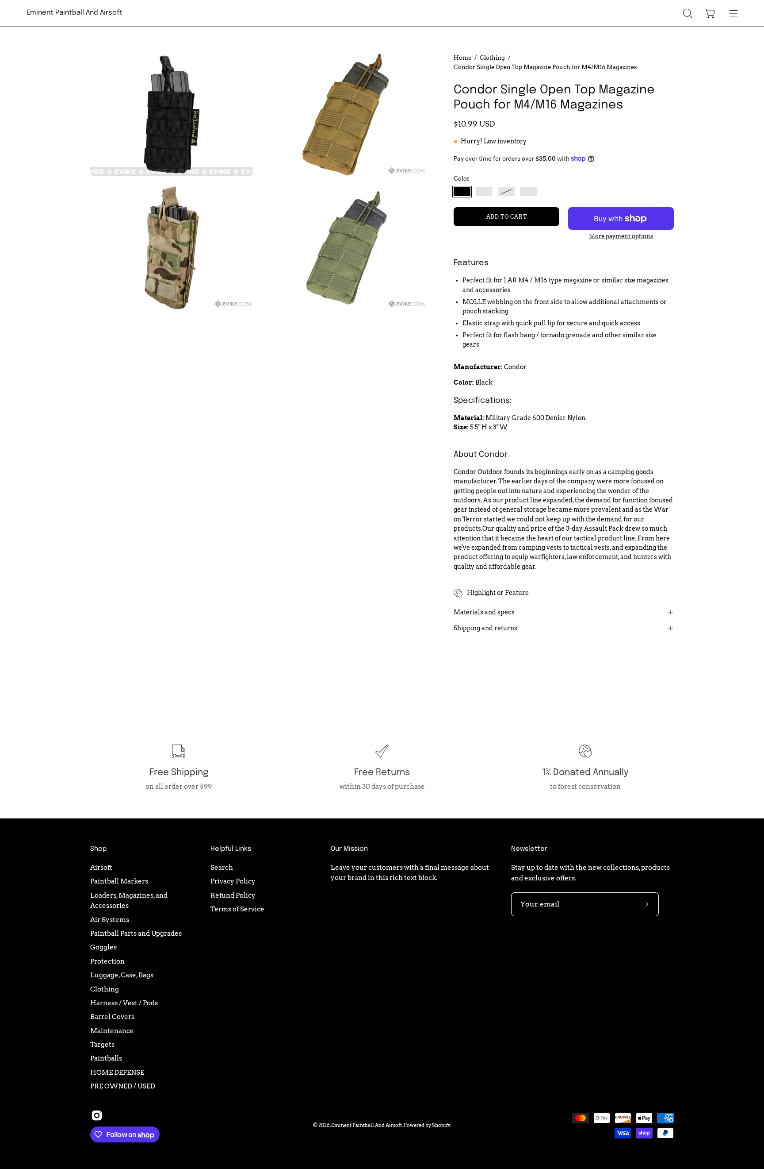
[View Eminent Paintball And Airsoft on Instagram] (96, 1115)
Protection (107, 961)
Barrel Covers (112, 1016)
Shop (98, 849)
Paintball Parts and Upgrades (136, 933)
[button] (687, 13)
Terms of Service (237, 909)
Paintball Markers (119, 881)
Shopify (441, 1125)
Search (221, 867)
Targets (102, 1044)
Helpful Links (230, 849)
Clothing (492, 57)
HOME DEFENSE (117, 1072)
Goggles (103, 947)
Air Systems (109, 919)
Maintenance (112, 1030)
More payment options (621, 236)
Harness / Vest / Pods (124, 1003)
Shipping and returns (485, 628)
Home (462, 57)
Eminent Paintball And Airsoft (74, 12)
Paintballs (106, 1058)
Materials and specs (484, 612)
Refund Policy (233, 895)
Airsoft (101, 867)
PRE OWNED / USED (122, 1086)
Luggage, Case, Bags (121, 975)
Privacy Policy (233, 881)
